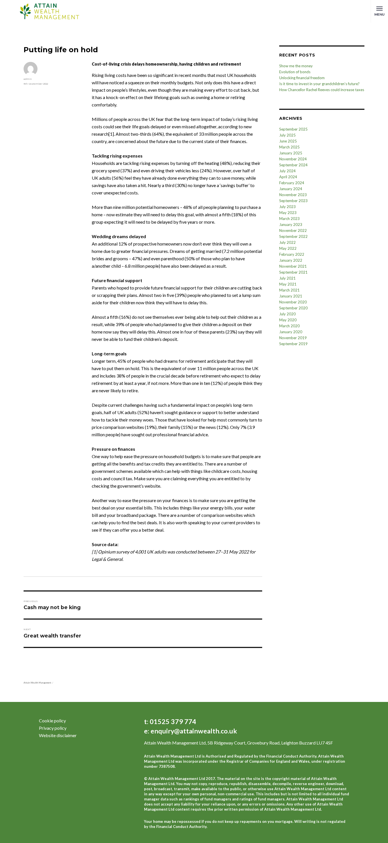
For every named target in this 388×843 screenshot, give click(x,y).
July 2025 (287, 135)
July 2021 (287, 278)
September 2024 (293, 165)
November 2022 (293, 230)
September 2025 (293, 129)
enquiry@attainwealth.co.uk (193, 731)
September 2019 (293, 343)
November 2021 (293, 266)
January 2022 (290, 260)
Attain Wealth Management (37, 682)
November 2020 (293, 302)
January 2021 (290, 296)
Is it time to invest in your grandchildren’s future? (319, 83)
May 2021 (288, 284)
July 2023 (287, 206)
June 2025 (288, 141)
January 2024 (290, 188)
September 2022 (293, 236)
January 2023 (290, 224)
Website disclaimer (58, 735)
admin (28, 78)
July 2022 (287, 242)
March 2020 (289, 326)
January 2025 (290, 153)
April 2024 (288, 177)
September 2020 (293, 308)
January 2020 (290, 332)
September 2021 (293, 272)
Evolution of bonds (294, 72)
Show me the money (296, 66)
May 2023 (288, 212)
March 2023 (289, 218)
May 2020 (288, 320)
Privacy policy (52, 728)
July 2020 (287, 314)
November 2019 (293, 337)
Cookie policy (52, 720)
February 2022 (291, 254)
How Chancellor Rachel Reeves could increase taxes (321, 89)
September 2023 (293, 200)
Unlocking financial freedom (302, 78)
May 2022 (288, 248)
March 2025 (289, 147)
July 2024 (287, 171)
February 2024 (291, 183)
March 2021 (289, 290)
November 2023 (293, 194)
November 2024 (293, 159)
